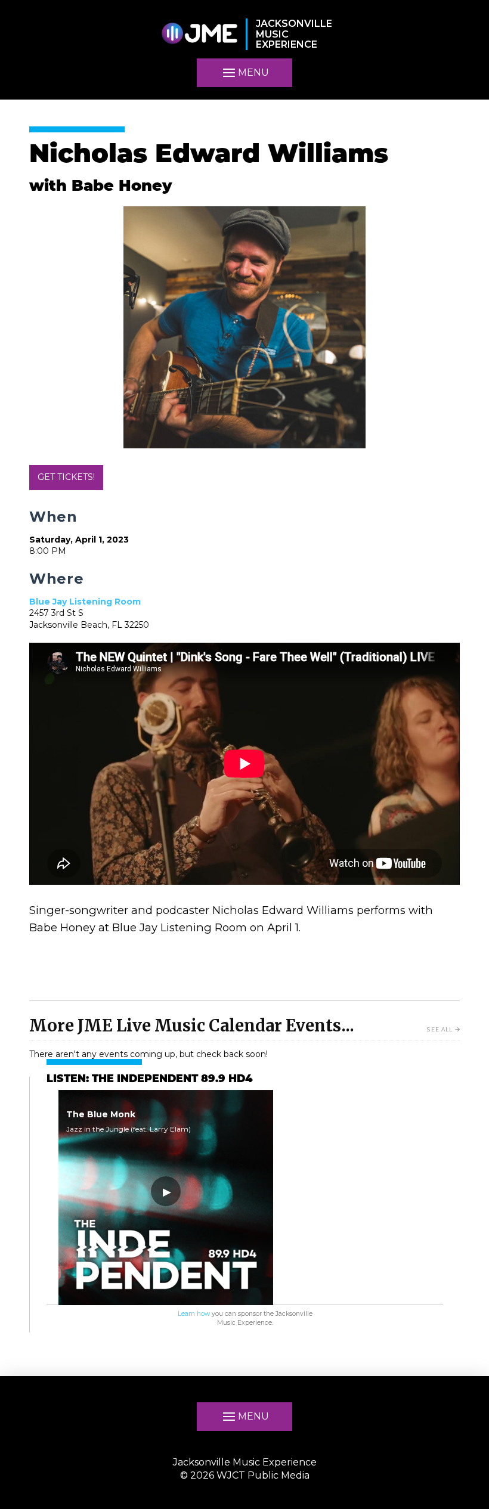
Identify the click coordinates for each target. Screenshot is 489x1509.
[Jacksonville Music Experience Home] (199, 34)
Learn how (194, 1314)
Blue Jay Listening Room (85, 601)
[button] (244, 1416)
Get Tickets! (66, 477)
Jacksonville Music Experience (245, 1462)
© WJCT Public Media (245, 1475)
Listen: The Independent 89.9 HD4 (149, 1079)
